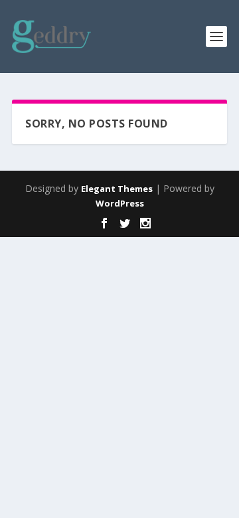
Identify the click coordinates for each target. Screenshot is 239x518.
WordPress (120, 203)
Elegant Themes (117, 189)
